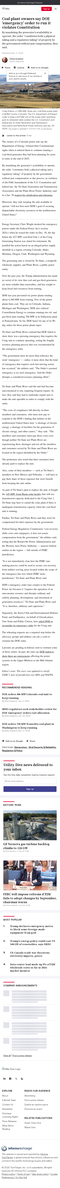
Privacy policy (8, 1174)
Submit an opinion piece (36, 1104)
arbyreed (23, 128)
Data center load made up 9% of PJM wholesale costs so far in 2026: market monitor (32, 967)
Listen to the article (19, 135)
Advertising (29, 1095)
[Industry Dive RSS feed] (22, 1079)
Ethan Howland (16, 58)
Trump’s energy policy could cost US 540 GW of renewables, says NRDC (32, 942)
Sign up (47, 9)
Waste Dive (30, 1127)
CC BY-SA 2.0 (46, 128)
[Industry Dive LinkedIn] (4, 1079)
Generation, (21, 747)
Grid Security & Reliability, (42, 747)
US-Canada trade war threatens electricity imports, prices (30, 954)
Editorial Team (9, 1100)
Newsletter (7, 1109)
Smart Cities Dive (32, 1122)
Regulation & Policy (12, 750)
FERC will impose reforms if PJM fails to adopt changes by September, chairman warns (30, 898)
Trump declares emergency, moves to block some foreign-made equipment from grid (31, 929)
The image (12, 128)
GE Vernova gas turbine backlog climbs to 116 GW (26, 846)
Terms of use (23, 1174)
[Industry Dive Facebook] (10, 1079)
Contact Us (7, 1104)
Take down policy (40, 1174)
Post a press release (22, 1055)
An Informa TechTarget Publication (30, 3)
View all (7, 1055)
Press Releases (9, 1121)
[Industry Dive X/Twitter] (16, 1079)
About (5, 1095)
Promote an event (33, 1109)
